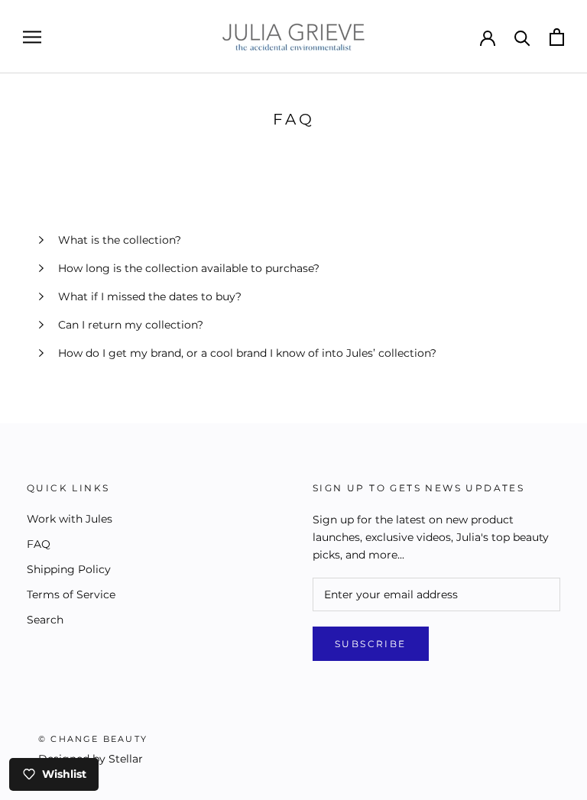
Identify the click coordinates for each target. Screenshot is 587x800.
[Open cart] (557, 37)
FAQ (38, 544)
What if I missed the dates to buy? (150, 296)
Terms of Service (71, 594)
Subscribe (371, 643)
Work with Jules (69, 519)
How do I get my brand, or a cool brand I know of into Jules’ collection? (247, 353)
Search (45, 620)
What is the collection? (119, 240)
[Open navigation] (32, 37)
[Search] (522, 37)
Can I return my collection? (130, 325)
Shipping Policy (69, 569)
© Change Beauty (93, 739)
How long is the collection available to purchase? (188, 268)
